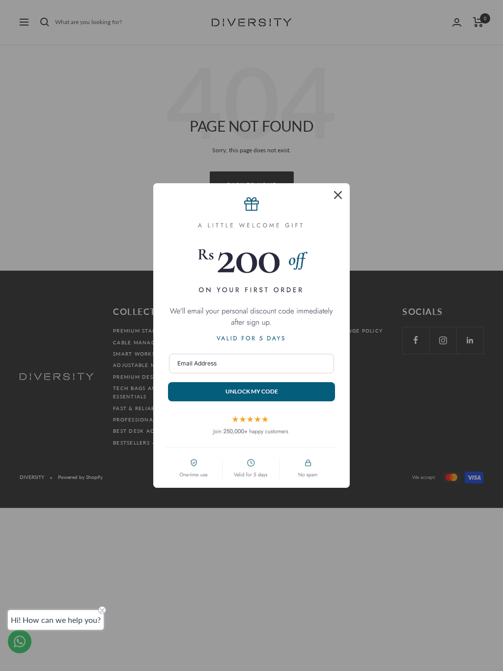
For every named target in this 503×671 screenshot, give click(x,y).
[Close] (338, 195)
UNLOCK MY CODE (251, 391)
